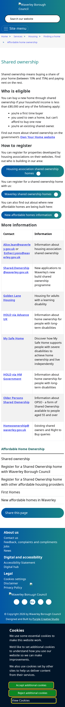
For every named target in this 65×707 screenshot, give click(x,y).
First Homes (10, 492)
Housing (33, 36)
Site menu (17, 28)
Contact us (11, 538)
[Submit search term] (54, 19)
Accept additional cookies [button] (31, 685)
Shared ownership (15, 459)
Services (18, 36)
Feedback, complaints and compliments (30, 542)
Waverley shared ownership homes (28, 194)
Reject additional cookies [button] (32, 693)
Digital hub (11, 567)
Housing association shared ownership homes (32, 171)
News (7, 550)
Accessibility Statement (19, 562)
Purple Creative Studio (45, 619)
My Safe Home (13, 338)
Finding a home (52, 36)
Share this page (16, 513)
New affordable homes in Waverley (28, 500)
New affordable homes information (28, 215)
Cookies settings (15, 579)
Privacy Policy (13, 587)
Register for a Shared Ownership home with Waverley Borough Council (31, 469)
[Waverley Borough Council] (32, 6)
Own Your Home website (37, 137)
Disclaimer (11, 583)
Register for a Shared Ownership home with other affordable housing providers (32, 482)
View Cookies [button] (21, 700)
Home (4, 36)
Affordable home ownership (22, 42)
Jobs (6, 546)
